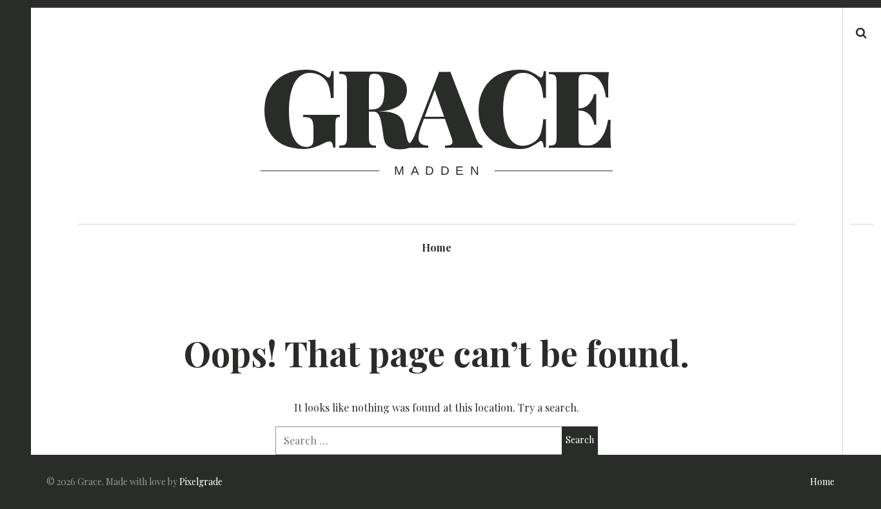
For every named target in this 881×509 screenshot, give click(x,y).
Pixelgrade (201, 481)
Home (436, 247)
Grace (435, 103)
